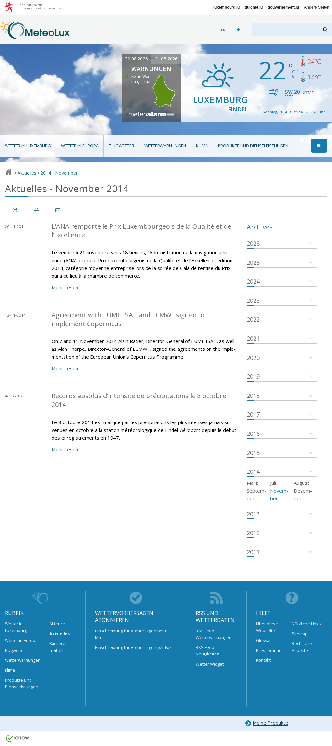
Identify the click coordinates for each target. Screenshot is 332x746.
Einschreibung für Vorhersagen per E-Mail (132, 634)
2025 (253, 262)
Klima (202, 146)
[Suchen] (325, 29)
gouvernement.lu (283, 7)
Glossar (263, 640)
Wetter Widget (210, 664)
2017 (253, 414)
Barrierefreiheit (57, 647)
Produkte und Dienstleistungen (253, 146)
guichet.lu (254, 7)
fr (223, 30)
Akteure (57, 624)
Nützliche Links (306, 624)
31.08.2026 (166, 59)
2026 (253, 243)
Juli (273, 483)
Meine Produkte (270, 723)
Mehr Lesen (65, 287)
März (252, 483)
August (301, 483)
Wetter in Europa (80, 146)
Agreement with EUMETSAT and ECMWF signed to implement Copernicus (128, 319)
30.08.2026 (136, 59)
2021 (253, 338)
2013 (253, 514)
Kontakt (263, 660)
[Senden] (58, 210)
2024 (253, 281)
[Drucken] (37, 210)
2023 (253, 300)
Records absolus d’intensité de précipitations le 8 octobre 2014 (139, 400)
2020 (253, 357)
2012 (253, 533)
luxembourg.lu (226, 7)
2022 (253, 319)
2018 (253, 395)
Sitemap (300, 634)
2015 (253, 453)
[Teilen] (15, 210)
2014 (46, 173)
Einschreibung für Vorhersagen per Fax (133, 647)
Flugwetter (121, 146)
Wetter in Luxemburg (28, 146)
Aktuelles (27, 173)
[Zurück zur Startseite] (35, 36)
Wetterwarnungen (165, 146)
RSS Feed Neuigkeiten (207, 650)
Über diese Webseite (267, 627)
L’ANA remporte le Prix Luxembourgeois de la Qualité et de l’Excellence (141, 230)
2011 (253, 552)
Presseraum (268, 650)
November (66, 173)
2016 (253, 433)
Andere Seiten (316, 7)
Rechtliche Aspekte (302, 647)
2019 (253, 376)
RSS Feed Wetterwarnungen (213, 634)
